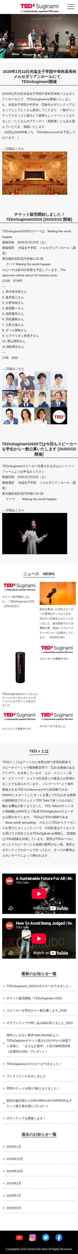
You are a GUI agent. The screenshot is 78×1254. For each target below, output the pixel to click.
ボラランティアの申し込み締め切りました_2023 (39, 1023)
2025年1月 (13, 1146)
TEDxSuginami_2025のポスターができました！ (39, 986)
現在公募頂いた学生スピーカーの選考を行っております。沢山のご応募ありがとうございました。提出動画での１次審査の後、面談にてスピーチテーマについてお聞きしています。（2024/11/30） (56, 623)
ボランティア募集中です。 (17, 728)
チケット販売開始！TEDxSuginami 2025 (34, 998)
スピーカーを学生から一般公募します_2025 (36, 1010)
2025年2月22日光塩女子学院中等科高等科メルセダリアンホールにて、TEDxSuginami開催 (39, 76)
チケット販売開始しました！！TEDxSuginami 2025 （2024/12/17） (18, 601)
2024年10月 (14, 1171)
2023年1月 (13, 1195)
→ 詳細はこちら (13, 148)
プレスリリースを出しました (26, 1076)
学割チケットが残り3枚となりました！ (33, 1088)
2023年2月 (13, 1183)
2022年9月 (13, 1208)
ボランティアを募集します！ (26, 1118)
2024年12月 (14, 1159)
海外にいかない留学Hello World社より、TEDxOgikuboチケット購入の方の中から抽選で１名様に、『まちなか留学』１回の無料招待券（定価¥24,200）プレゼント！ (38, 1043)
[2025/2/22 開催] (57, 219)
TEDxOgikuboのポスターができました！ (34, 1064)
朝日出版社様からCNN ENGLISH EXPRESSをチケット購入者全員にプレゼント (39, 1103)
